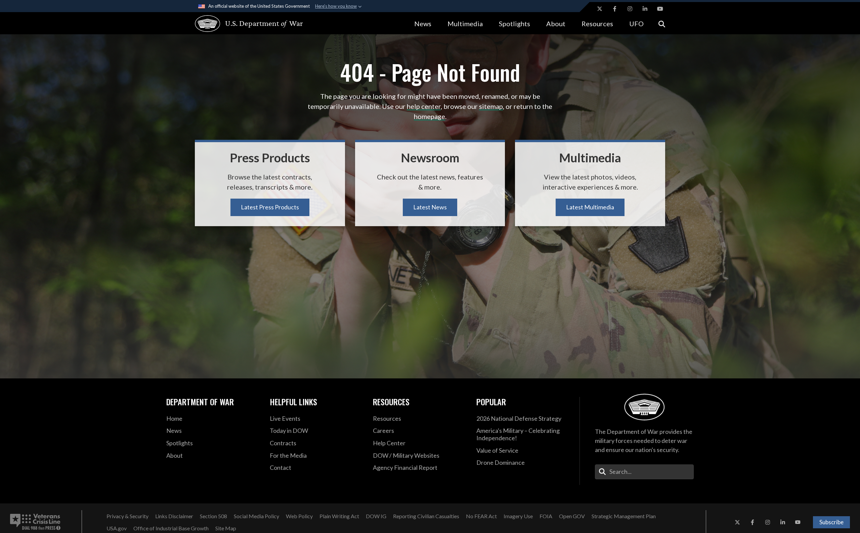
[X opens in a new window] (600, 9)
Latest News (430, 207)
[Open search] (662, 23)
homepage (429, 116)
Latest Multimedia (590, 207)
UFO (636, 23)
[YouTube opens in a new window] (660, 9)
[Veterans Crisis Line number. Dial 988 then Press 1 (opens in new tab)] (35, 522)
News (422, 23)
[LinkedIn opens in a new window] (645, 9)
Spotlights (514, 23)
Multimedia (465, 23)
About (555, 23)
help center (424, 106)
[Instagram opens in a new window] (630, 9)
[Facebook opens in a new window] (615, 9)
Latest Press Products (270, 207)
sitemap (491, 106)
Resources (597, 23)
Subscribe (831, 522)
